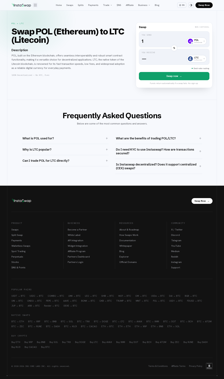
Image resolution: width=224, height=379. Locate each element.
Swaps (69, 5)
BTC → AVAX (135, 321)
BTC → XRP (34, 321)
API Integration (75, 240)
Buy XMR (120, 342)
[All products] (35, 5)
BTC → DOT (169, 321)
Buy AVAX (107, 342)
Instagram (176, 262)
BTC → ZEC (17, 326)
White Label (74, 234)
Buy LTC (94, 342)
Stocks (15, 262)
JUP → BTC (17, 305)
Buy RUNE (188, 342)
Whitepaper (125, 245)
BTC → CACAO (89, 326)
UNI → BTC (17, 300)
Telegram (176, 240)
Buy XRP (28, 342)
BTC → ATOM (204, 321)
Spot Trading (18, 251)
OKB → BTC (105, 300)
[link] (174, 55)
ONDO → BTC (34, 300)
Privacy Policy (195, 366)
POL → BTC (159, 300)
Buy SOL (54, 342)
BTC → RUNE (35, 326)
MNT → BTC (142, 300)
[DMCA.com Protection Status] (209, 366)
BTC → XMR (152, 321)
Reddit (174, 256)
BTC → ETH (17, 321)
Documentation (127, 240)
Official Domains (128, 262)
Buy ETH (15, 342)
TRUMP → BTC (124, 300)
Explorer (124, 256)
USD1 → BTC (176, 300)
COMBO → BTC (56, 295)
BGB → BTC (191, 295)
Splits (81, 5)
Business (142, 5)
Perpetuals (17, 256)
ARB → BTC (34, 305)
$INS (119, 5)
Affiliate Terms (178, 366)
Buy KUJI (15, 347)
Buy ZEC (175, 342)
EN (183, 5)
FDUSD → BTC (194, 300)
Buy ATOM (161, 342)
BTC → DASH (53, 326)
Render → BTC (51, 305)
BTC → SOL (67, 321)
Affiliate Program (76, 251)
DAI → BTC (175, 295)
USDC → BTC (36, 295)
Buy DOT (133, 342)
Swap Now (204, 5)
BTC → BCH (186, 321)
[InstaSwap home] (21, 5)
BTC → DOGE (101, 321)
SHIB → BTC (107, 295)
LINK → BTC (74, 295)
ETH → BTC (107, 326)
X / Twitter (177, 229)
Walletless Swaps (20, 245)
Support (175, 267)
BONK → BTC (88, 300)
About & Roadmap (129, 229)
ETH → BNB (157, 326)
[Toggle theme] (190, 5)
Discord (175, 234)
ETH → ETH (124, 326)
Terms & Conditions (158, 366)
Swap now (174, 76)
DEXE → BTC (70, 305)
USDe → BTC (158, 295)
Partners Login (75, 262)
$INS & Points (18, 267)
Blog (157, 5)
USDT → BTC (18, 295)
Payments (93, 5)
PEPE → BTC (52, 300)
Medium (175, 251)
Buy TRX (66, 342)
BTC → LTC (118, 321)
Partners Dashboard (79, 256)
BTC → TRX (83, 321)
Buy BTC (45, 347)
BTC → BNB (50, 321)
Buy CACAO (31, 347)
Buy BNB (41, 342)
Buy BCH (147, 342)
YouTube (176, 245)
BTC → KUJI (70, 326)
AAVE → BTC (70, 300)
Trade (106, 5)
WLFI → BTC (124, 295)
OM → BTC (141, 295)
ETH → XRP (141, 326)
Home (59, 5)
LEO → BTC (91, 295)
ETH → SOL (173, 326)
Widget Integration (78, 245)
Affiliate (130, 5)
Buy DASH (203, 342)
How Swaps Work (128, 234)
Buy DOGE (80, 342)
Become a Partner (77, 229)
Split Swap (17, 234)
